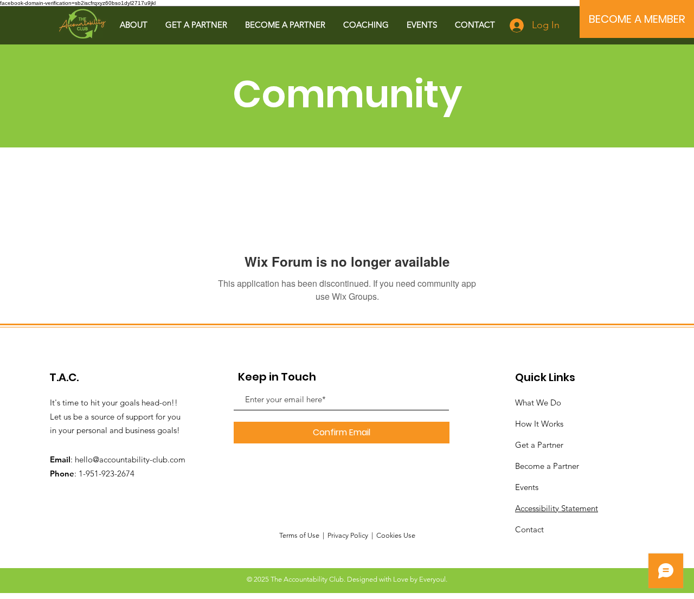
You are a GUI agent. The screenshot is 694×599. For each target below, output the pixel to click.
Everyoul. (433, 579)
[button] (133, 24)
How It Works (539, 423)
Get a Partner (539, 445)
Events (526, 487)
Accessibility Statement (556, 508)
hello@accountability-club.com (130, 459)
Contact (529, 529)
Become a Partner (547, 466)
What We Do (538, 402)
